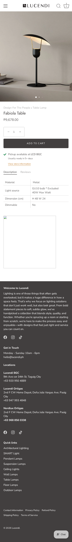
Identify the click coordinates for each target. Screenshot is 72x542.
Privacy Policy (32, 510)
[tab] (11, 172)
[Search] (58, 6)
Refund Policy (49, 510)
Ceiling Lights (11, 469)
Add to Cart (36, 143)
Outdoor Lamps (12, 490)
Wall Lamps (10, 474)
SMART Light (11, 453)
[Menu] (5, 6)
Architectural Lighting (16, 448)
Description (10, 172)
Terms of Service (29, 515)
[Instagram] (13, 337)
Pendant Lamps (12, 458)
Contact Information (13, 510)
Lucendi (16, 528)
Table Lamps (11, 479)
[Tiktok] (20, 337)
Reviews (25, 172)
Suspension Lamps (14, 464)
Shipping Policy (11, 515)
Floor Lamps (10, 485)
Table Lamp (39, 107)
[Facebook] (5, 337)
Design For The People (16, 107)
